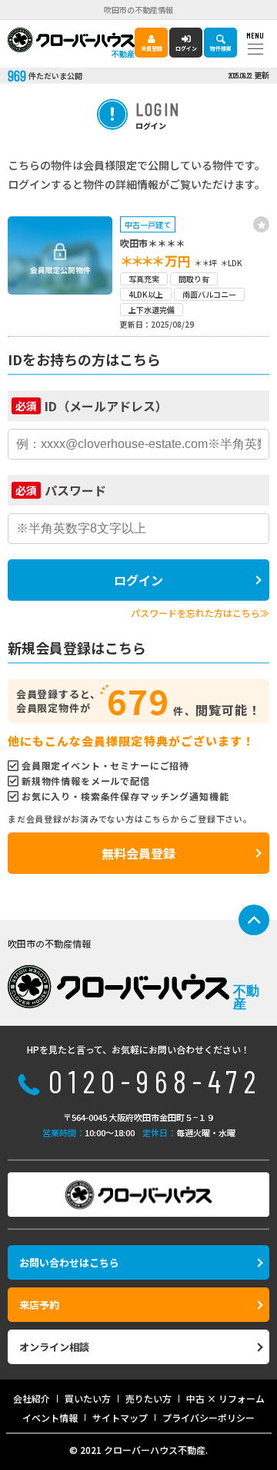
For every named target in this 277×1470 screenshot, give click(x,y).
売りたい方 (148, 1398)
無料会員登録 (138, 853)
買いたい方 (88, 1398)
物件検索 (221, 48)
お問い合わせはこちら (69, 1262)
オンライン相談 (54, 1347)
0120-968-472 (155, 1081)
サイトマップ (120, 1417)
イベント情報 (50, 1417)
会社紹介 (31, 1398)
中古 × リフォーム (225, 1398)
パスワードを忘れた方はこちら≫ (200, 613)
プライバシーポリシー (208, 1417)
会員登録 (151, 48)
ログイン (186, 48)
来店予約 (39, 1304)
